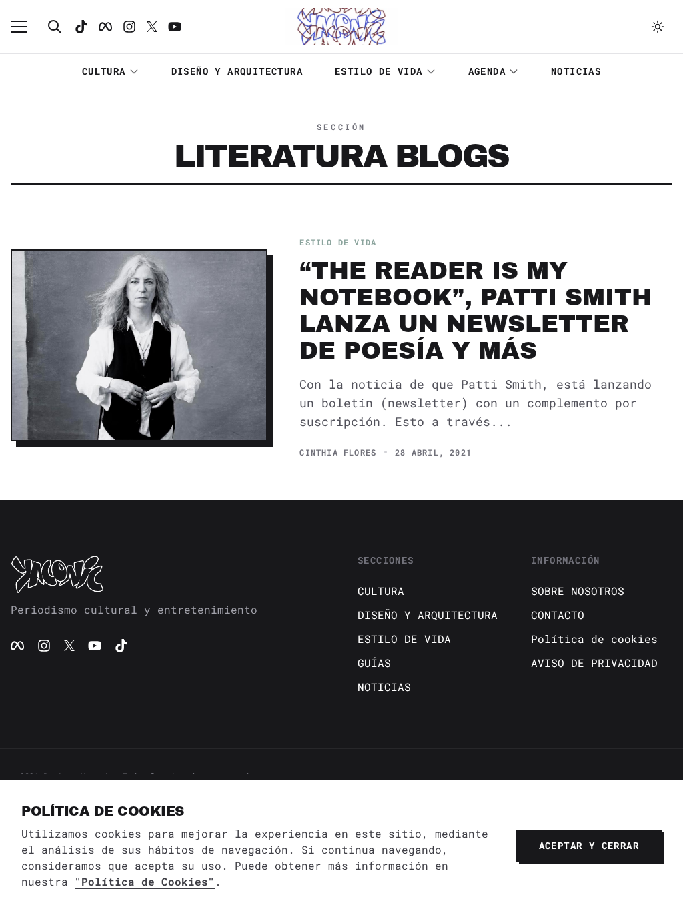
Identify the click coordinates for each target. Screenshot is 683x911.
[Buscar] (54, 26)
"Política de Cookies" (145, 881)
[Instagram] (129, 26)
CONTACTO (557, 615)
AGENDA (487, 71)
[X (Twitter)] (69, 645)
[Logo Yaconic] (341, 26)
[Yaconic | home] (168, 574)
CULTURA (104, 71)
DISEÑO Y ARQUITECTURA (237, 71)
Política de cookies (594, 639)
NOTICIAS (576, 71)
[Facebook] (105, 26)
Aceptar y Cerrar (589, 845)
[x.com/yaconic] (152, 26)
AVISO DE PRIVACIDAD (594, 663)
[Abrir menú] (25, 26)
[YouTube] (94, 645)
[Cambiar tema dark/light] (657, 26)
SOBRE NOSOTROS (577, 591)
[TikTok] (81, 26)
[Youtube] (174, 26)
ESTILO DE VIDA (379, 71)
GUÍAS (374, 663)
